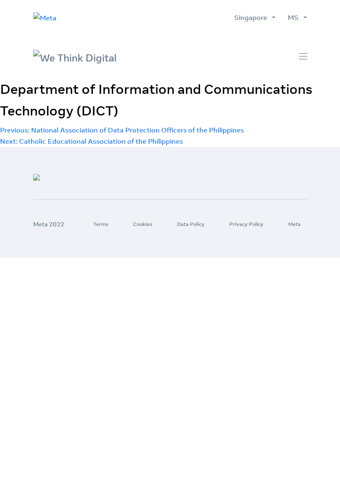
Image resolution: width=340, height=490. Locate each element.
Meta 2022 (48, 224)
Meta (294, 224)
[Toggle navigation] (303, 56)
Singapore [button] (252, 17)
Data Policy (190, 224)
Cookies (142, 224)
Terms (100, 224)
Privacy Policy (246, 224)
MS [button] (295, 17)
